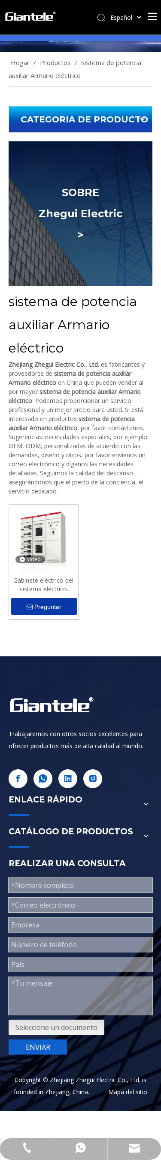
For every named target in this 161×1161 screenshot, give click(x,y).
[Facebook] (18, 778)
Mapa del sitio (127, 1092)
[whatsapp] (42, 778)
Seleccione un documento (56, 1027)
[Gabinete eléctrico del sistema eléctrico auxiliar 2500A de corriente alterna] (43, 538)
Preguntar (47, 606)
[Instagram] (92, 778)
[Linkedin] (67, 778)
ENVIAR (38, 1047)
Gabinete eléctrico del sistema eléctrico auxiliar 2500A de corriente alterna (43, 584)
